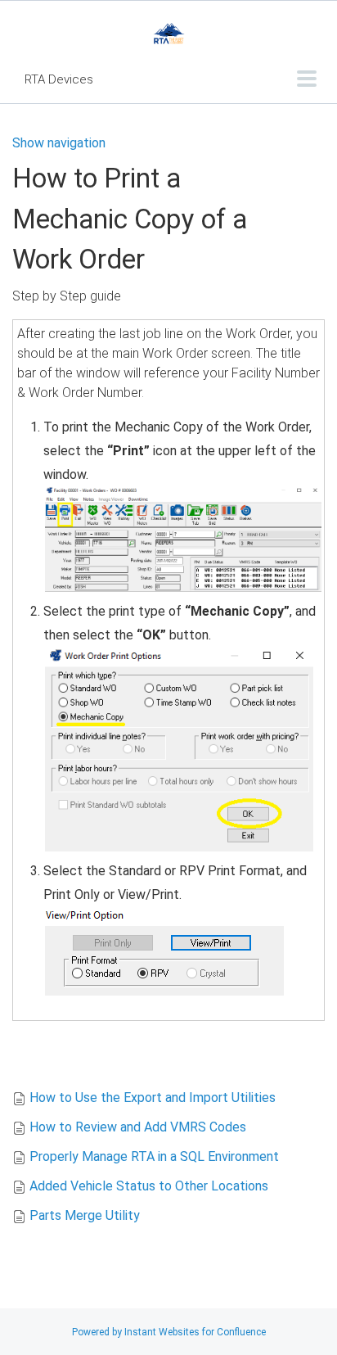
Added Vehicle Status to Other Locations (148, 1186)
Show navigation (59, 143)
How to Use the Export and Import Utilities (152, 1097)
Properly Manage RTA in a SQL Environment (154, 1156)
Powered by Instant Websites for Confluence (169, 1332)
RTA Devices (59, 79)
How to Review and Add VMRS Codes (137, 1127)
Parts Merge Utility (84, 1215)
